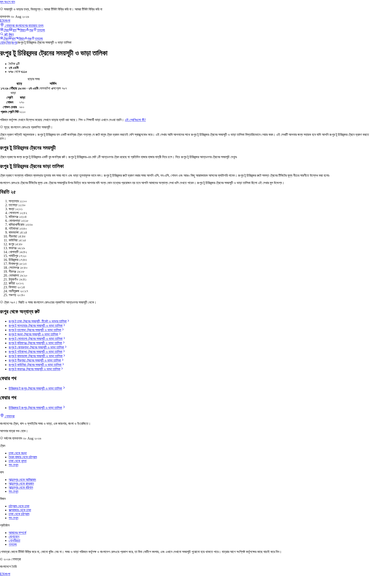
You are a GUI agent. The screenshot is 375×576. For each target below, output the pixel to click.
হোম (2, 42)
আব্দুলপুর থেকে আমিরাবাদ (22, 479)
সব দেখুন (13, 465)
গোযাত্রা (9, 416)
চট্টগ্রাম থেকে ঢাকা (19, 506)
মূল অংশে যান (7, 2)
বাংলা (7, 20)
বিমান (23, 30)
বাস (14, 30)
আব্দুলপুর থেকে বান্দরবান (21, 483)
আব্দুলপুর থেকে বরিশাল (21, 487)
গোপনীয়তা (14, 540)
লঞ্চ (31, 30)
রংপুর (14, 42)
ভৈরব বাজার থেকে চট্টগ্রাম (23, 457)
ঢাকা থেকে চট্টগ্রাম (19, 514)
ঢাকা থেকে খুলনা (17, 461)
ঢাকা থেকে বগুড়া (18, 453)
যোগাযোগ (14, 536)
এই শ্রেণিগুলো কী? (135, 120)
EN (2, 20)
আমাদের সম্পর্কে (17, 533)
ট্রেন (6, 30)
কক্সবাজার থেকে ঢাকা (20, 510)
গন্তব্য (41, 30)
